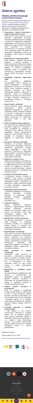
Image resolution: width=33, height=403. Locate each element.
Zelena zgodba (16, 383)
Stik (16, 395)
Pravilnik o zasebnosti (16, 389)
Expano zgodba (16, 381)
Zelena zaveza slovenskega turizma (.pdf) (16, 338)
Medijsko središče (16, 387)
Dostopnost (16, 393)
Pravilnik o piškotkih (16, 391)
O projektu (16, 385)
